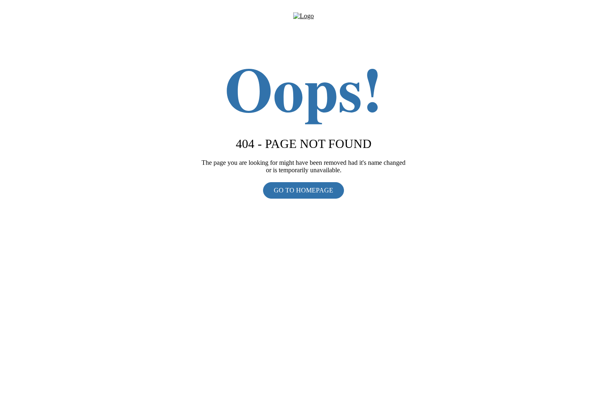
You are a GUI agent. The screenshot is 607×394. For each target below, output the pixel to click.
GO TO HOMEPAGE (303, 190)
